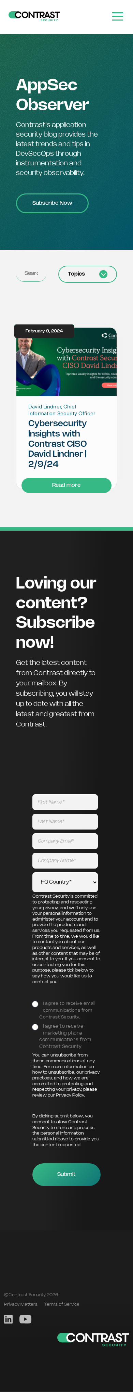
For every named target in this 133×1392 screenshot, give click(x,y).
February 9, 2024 (44, 331)
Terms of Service (61, 1304)
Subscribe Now (52, 203)
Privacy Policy (70, 1095)
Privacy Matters (21, 1304)
